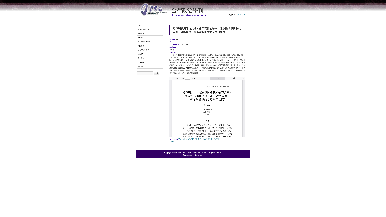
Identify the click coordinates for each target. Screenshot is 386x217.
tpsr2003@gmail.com (195, 155)
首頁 (139, 25)
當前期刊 (141, 54)
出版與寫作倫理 (143, 50)
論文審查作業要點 (144, 41)
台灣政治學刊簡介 (144, 29)
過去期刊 (141, 58)
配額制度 (198, 139)
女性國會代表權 (188, 139)
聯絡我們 (141, 66)
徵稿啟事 (141, 37)
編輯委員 (141, 33)
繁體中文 (232, 15)
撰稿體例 (141, 46)
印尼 (179, 139)
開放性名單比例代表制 (211, 139)
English (241, 15)
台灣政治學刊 (187, 10)
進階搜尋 (141, 62)
